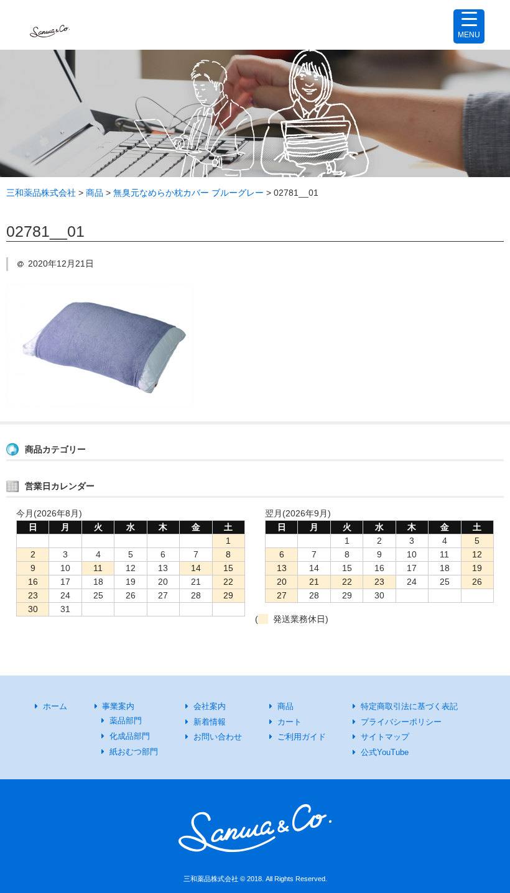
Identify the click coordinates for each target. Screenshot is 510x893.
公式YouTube (385, 752)
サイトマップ (385, 736)
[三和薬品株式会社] (50, 25)
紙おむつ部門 (133, 751)
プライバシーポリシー (401, 721)
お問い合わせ (217, 736)
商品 (285, 706)
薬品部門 (125, 720)
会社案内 (209, 706)
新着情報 (209, 721)
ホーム (55, 706)
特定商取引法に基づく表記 (409, 706)
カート (289, 721)
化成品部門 (129, 736)
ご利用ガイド (301, 736)
